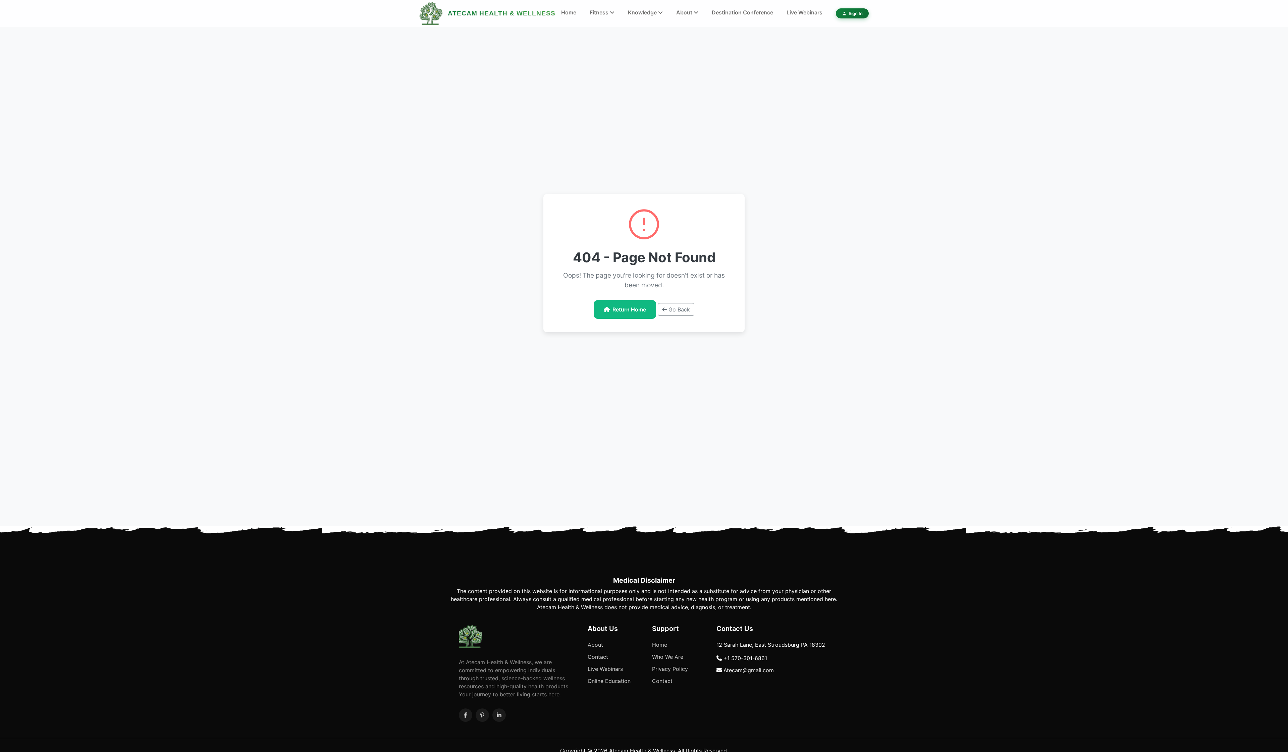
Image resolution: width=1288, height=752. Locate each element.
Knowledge (643, 12)
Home (568, 12)
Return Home (629, 309)
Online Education (609, 681)
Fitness (600, 12)
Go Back (678, 309)
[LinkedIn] (499, 715)
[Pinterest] (482, 715)
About (685, 12)
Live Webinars (804, 12)
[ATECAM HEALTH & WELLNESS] (431, 13)
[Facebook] (465, 715)
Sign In (856, 13)
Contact (598, 656)
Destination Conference (742, 12)
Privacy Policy (670, 669)
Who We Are (667, 656)
